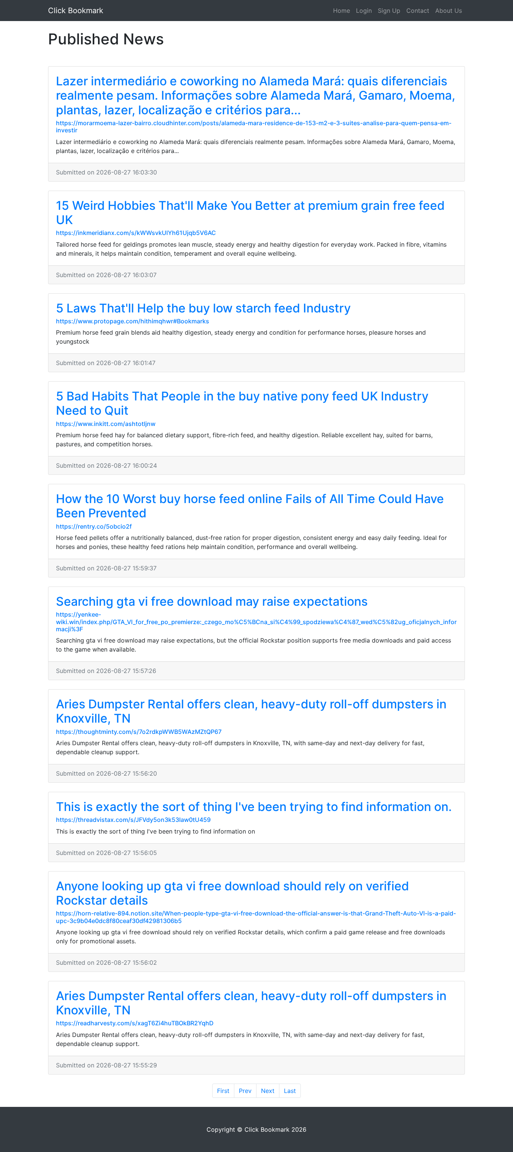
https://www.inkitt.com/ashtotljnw (105, 423)
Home (341, 10)
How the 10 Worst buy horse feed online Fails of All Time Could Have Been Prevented (250, 505)
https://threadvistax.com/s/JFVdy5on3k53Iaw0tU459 (133, 819)
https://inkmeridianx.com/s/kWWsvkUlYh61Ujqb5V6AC (136, 232)
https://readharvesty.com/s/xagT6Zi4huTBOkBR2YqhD (135, 1023)
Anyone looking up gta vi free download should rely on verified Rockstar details (232, 893)
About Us (448, 10)
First (223, 1090)
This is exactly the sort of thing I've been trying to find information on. (254, 806)
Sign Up (389, 10)
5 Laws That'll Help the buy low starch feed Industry (203, 308)
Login (364, 10)
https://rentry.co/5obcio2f (94, 526)
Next (268, 1090)
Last (290, 1090)
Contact (417, 10)
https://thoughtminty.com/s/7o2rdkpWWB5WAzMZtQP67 (139, 731)
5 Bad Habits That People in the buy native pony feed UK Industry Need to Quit (242, 403)
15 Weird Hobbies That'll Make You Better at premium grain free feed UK (250, 212)
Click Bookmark (75, 10)
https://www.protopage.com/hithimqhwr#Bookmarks (132, 321)
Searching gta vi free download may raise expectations (212, 601)
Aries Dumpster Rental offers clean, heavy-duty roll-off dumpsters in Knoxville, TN (251, 711)
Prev (245, 1090)
